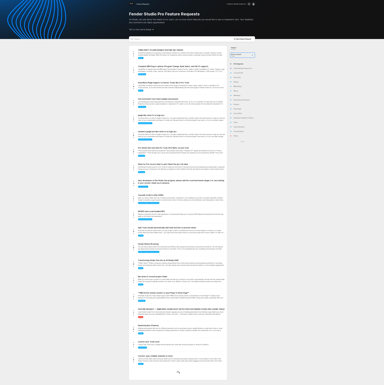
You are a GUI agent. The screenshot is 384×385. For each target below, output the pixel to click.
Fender (242, 141)
